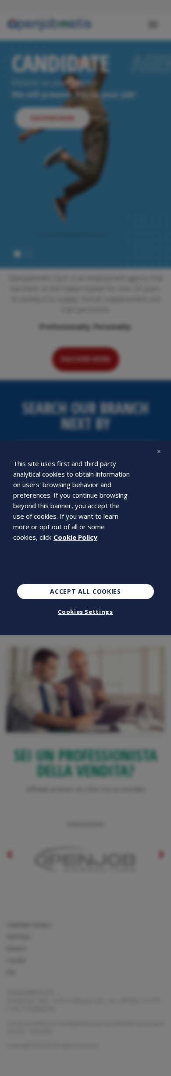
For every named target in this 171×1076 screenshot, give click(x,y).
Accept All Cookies (85, 591)
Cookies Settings (85, 612)
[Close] (158, 451)
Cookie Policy (75, 537)
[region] (85, 538)
